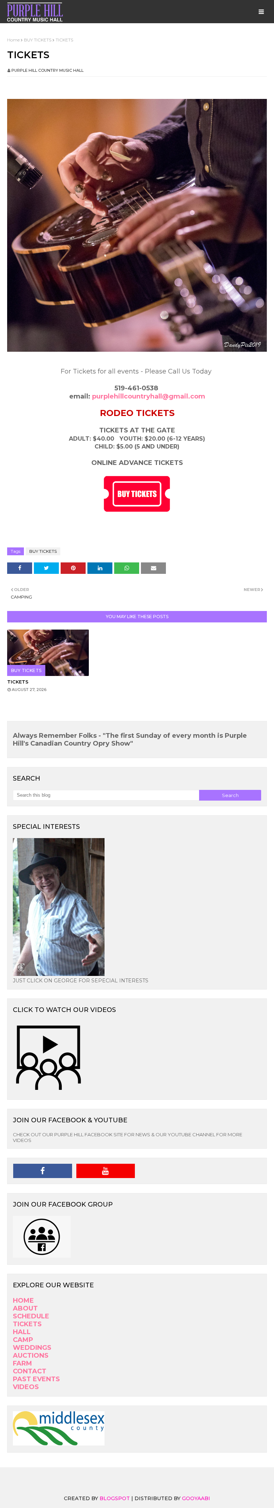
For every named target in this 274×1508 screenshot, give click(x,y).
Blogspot (115, 1498)
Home (13, 39)
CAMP (23, 1340)
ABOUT (25, 1308)
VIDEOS (26, 1387)
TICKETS (18, 682)
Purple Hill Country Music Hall (47, 70)
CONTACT (29, 1371)
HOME (23, 1300)
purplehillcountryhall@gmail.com (148, 396)
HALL (22, 1332)
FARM (22, 1363)
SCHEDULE (31, 1316)
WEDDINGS (32, 1348)
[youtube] (106, 1170)
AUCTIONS (31, 1355)
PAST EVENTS (36, 1379)
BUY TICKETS (37, 39)
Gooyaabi (196, 1498)
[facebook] (42, 1170)
